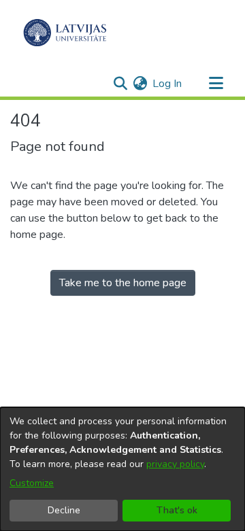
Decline (64, 510)
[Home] (65, 32)
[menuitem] (139, 83)
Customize (32, 483)
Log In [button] (167, 83)
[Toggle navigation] (216, 84)
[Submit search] (120, 83)
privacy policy (175, 464)
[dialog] (122, 469)
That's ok (177, 510)
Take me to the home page (122, 282)
